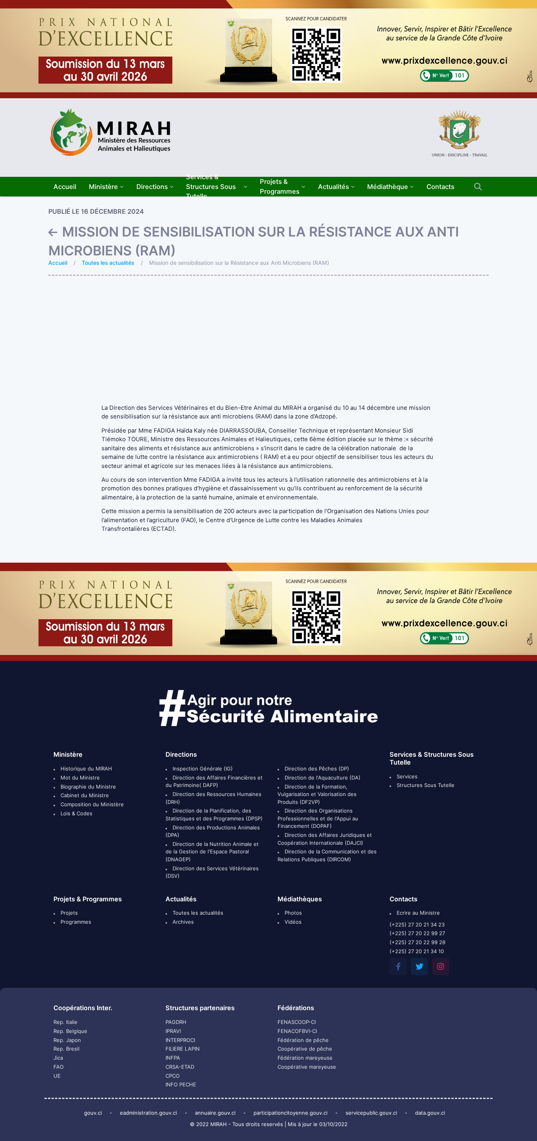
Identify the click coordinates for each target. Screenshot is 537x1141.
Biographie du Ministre (87, 786)
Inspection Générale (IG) (202, 768)
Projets (68, 913)
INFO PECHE (181, 1084)
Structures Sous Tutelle (424, 785)
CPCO (173, 1076)
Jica (58, 1058)
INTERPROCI (180, 1040)
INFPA (173, 1058)
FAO (58, 1067)
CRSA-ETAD (180, 1067)
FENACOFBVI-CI (297, 1031)
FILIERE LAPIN (183, 1049)
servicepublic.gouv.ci (371, 1113)
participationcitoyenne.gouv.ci (290, 1113)
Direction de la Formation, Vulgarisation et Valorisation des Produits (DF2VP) (317, 794)
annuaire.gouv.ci (215, 1113)
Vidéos (292, 922)
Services (406, 776)
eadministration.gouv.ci (148, 1113)
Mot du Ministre (79, 777)
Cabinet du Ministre (84, 795)
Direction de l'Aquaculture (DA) (321, 777)
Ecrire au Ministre (417, 913)
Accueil (57, 262)
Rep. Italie (65, 1022)
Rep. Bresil (66, 1049)
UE (57, 1076)
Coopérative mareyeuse (307, 1067)
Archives (182, 922)
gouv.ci (93, 1113)
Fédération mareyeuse (305, 1058)
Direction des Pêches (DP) (316, 768)
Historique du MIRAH (85, 768)
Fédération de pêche (303, 1040)
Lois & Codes (75, 813)
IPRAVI (173, 1031)
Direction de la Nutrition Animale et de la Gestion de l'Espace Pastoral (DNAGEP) (212, 851)
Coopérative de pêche (305, 1049)
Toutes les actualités (108, 262)
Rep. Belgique (70, 1031)
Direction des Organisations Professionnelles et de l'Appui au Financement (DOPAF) (318, 818)
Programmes (75, 922)
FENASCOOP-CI (297, 1022)
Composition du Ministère (91, 804)
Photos (292, 913)
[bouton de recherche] (478, 187)
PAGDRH (176, 1022)
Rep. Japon (67, 1040)
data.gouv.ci (430, 1113)
